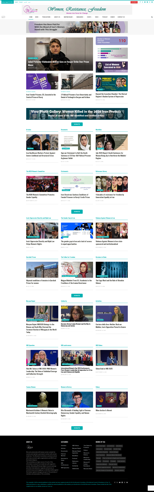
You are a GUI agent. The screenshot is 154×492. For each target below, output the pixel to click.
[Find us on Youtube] (145, 2)
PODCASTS (134, 2)
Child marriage (101, 446)
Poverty (99, 461)
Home (30, 17)
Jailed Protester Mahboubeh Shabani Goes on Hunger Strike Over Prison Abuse (58, 63)
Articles (30, 148)
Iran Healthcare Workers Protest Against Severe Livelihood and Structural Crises (40, 154)
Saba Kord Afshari (102, 464)
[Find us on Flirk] (147, 2)
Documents (65, 148)
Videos (99, 406)
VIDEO (96, 17)
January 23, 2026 (31, 416)
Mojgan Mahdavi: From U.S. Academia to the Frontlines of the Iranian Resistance (76, 281)
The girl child (113, 464)
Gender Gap (117, 449)
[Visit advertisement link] (77, 27)
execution (99, 449)
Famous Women (32, 406)
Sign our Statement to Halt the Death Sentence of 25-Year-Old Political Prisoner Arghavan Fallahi (76, 155)
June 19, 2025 (100, 200)
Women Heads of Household (105, 470)
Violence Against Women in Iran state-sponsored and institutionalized (109, 242)
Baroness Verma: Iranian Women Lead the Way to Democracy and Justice (75, 325)
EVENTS (89, 17)
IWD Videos (100, 364)
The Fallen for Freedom (69, 276)
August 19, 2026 (31, 159)
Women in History (67, 406)
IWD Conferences (67, 364)
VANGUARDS (79, 17)
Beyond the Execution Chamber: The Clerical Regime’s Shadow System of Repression (111, 95)
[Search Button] (152, 16)
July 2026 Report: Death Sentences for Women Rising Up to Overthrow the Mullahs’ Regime (111, 155)
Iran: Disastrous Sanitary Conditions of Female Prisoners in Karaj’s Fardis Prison (75, 196)
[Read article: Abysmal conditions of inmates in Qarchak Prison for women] (42, 270)
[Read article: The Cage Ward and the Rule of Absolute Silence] (112, 270)
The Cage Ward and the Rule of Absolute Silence (110, 281)
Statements (66, 190)
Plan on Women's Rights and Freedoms (114, 458)
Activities (100, 320)
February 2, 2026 (66, 419)
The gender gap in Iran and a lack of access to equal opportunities (76, 242)
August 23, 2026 (31, 100)
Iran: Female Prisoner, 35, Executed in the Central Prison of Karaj (41, 96)
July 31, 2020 (30, 286)
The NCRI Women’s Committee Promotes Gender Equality (40, 196)
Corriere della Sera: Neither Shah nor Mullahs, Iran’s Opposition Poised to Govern (111, 325)
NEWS (36, 17)
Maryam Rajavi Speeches (35, 320)
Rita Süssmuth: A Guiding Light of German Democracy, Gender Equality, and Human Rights (75, 413)
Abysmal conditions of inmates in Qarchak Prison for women (41, 281)
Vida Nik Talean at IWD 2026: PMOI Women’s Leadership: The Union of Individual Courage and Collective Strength (41, 371)
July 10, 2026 (65, 161)
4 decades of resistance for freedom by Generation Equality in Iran (110, 196)
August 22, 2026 (66, 100)
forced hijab (107, 449)
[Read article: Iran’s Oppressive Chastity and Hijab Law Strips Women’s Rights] (42, 231)
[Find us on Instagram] (149, 2)
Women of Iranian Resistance (87, 464)
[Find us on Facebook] (140, 2)
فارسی (25, 2)
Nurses (99, 458)
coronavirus (110, 446)
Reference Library (33, 237)
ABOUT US (57, 17)
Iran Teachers (101, 455)
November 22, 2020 (101, 247)
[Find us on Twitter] (142, 2)
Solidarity (65, 320)
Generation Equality (102, 452)
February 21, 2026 (31, 335)
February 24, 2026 (101, 330)
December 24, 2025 (101, 413)
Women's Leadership (119, 467)
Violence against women (104, 467)
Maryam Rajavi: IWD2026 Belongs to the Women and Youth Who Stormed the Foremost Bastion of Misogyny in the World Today (41, 328)
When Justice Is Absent (104, 410)
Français (21, 2)
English (16, 2)
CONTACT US (121, 17)
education (119, 446)
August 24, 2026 (33, 68)
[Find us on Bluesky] (152, 2)
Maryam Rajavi (76, 448)
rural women (121, 461)
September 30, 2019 (32, 200)
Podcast (99, 89)
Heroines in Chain (102, 276)
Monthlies (100, 148)
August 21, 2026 (101, 100)
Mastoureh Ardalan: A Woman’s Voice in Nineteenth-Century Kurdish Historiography (41, 411)
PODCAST (105, 17)
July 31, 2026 (100, 161)
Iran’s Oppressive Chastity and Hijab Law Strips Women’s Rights (40, 242)
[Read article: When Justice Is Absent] (112, 400)
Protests (113, 461)
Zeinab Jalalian (119, 470)
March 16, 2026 (31, 377)
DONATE (113, 17)
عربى (29, 2)
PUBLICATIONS (46, 17)
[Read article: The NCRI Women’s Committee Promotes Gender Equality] (42, 184)
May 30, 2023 (30, 247)
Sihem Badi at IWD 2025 (104, 368)
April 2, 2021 (65, 247)
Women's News (33, 58)
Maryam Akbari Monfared (114, 455)
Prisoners (105, 461)
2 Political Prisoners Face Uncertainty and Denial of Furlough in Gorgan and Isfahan (76, 96)
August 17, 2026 (66, 200)
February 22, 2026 (66, 374)
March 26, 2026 (66, 328)
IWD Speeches (32, 364)
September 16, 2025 (101, 372)
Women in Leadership (87, 458)
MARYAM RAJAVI (68, 17)
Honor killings (114, 452)
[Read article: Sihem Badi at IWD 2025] (112, 358)
